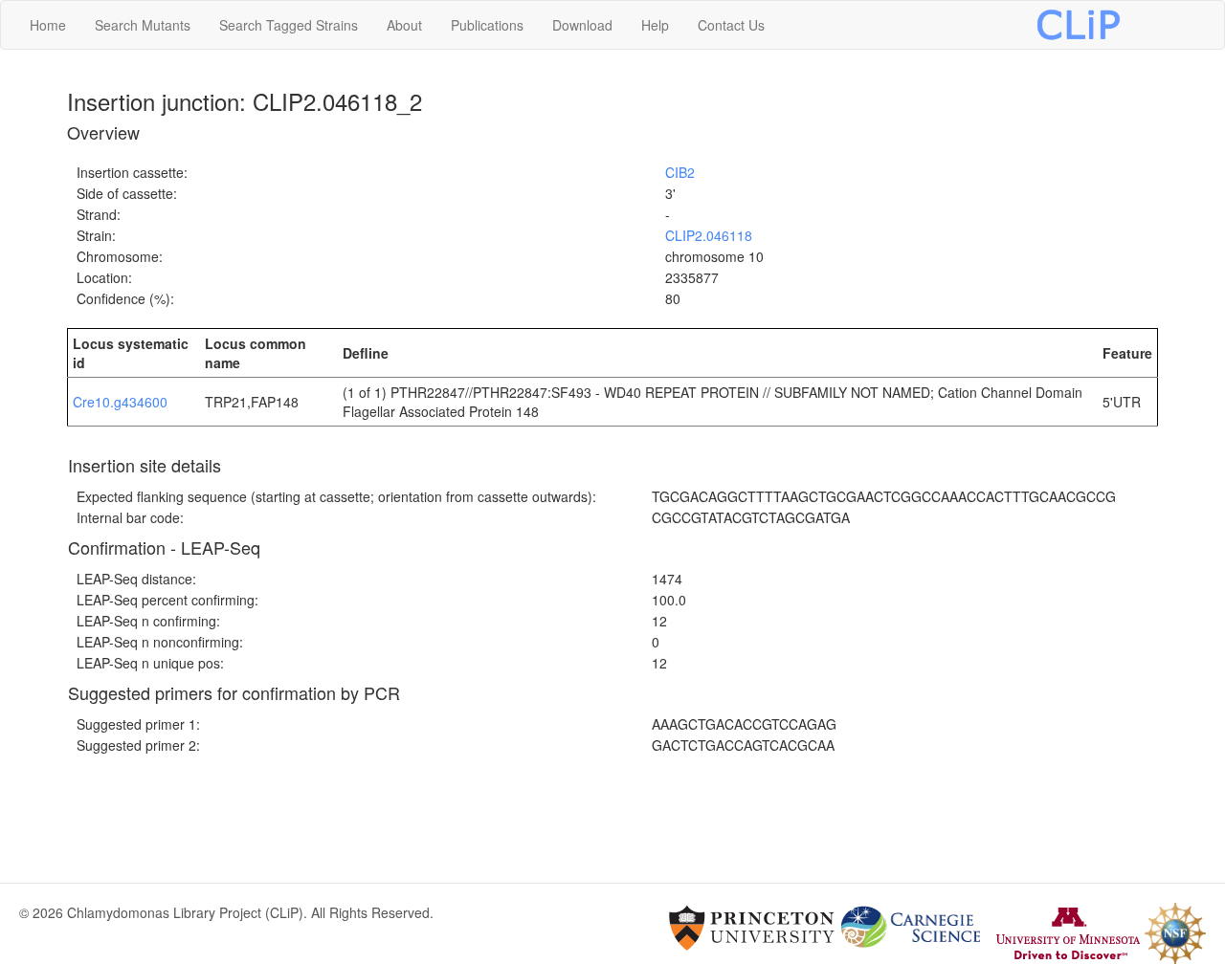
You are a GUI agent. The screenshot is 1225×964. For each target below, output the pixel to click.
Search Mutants (142, 24)
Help (655, 24)
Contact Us (731, 24)
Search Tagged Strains (288, 24)
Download (582, 24)
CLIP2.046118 (708, 235)
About (404, 24)
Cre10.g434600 (120, 401)
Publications (487, 24)
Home (48, 24)
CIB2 (680, 172)
